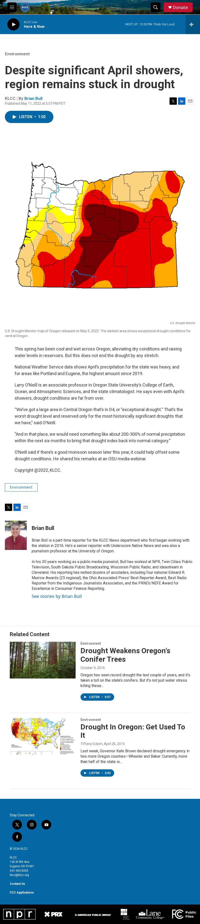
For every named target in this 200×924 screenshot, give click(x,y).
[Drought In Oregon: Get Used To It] (43, 736)
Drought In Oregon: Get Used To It (132, 731)
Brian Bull (33, 98)
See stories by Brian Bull (57, 596)
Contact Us (17, 884)
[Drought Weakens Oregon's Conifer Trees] (43, 660)
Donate (180, 7)
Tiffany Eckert (91, 744)
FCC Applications (22, 892)
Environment (17, 53)
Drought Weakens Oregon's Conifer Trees (125, 654)
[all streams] (193, 24)
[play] (13, 24)
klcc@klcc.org (19, 875)
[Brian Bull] (16, 535)
